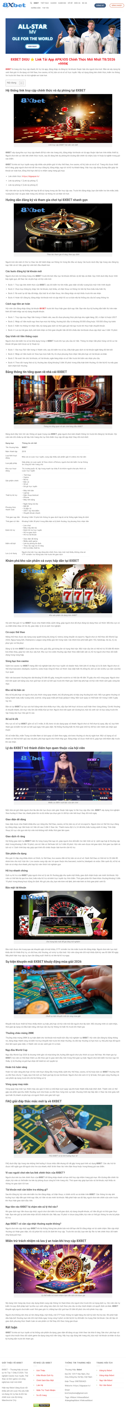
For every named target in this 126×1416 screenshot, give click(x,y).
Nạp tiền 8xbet (105, 1380)
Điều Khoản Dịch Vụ (44, 1375)
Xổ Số (70, 3)
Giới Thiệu (40, 1370)
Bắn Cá (77, 3)
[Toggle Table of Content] (20, 83)
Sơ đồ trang (41, 1395)
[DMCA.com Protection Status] (41, 1405)
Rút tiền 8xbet (105, 1385)
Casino (53, 3)
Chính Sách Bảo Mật (45, 1380)
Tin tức (45, 8)
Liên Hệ (39, 1385)
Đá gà (84, 3)
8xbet (36, 3)
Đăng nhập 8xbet (106, 1375)
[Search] (31, 3)
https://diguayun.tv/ (30, 176)
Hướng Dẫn (35, 8)
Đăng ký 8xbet (105, 1370)
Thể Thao (45, 3)
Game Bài (62, 3)
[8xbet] (14, 5)
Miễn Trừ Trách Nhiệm (45, 1390)
